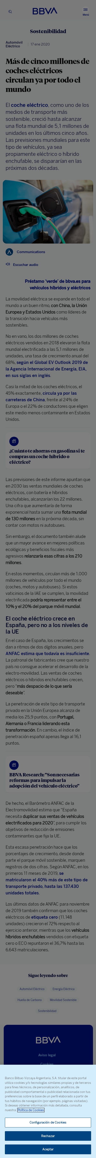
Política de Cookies (31, 1110)
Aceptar (48, 1149)
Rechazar (48, 1136)
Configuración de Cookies (48, 1122)
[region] (48, 1111)
